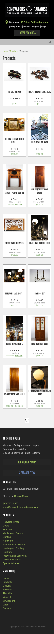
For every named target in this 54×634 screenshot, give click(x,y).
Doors (6, 525)
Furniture (7, 552)
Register (36, 26)
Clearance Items (27, 473)
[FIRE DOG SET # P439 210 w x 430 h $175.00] (40, 275)
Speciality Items (11, 563)
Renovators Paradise (27, 10)
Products (14, 51)
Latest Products (27, 33)
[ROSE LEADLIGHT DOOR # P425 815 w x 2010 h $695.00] (40, 328)
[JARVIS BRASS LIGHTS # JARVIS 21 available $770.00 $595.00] (14, 328)
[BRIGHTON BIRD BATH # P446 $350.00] (40, 127)
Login (43, 26)
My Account (9, 600)
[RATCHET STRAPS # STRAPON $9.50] (14, 74)
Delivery (7, 585)
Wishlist (26, 26)
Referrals (7, 589)
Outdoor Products (12, 559)
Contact (7, 608)
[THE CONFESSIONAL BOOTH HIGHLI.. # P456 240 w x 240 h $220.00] (14, 124)
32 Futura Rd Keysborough (34, 22)
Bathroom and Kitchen (14, 544)
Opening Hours (15, 26)
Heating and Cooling (13, 548)
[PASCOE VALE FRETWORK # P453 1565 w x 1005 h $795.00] (14, 225)
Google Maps (21, 496)
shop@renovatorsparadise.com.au (20, 507)
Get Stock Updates (27, 462)
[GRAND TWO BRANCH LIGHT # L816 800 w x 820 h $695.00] (40, 228)
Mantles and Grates (13, 533)
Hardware (8, 540)
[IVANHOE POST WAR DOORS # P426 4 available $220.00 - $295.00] (14, 379)
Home (5, 51)
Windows (7, 529)
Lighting (7, 537)
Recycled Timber (11, 521)
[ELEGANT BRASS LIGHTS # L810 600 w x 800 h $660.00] (14, 275)
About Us (7, 593)
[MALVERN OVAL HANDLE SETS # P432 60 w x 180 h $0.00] (40, 74)
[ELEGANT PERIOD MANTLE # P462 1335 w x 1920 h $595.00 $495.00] (14, 177)
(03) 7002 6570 (10, 503)
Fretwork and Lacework (14, 555)
